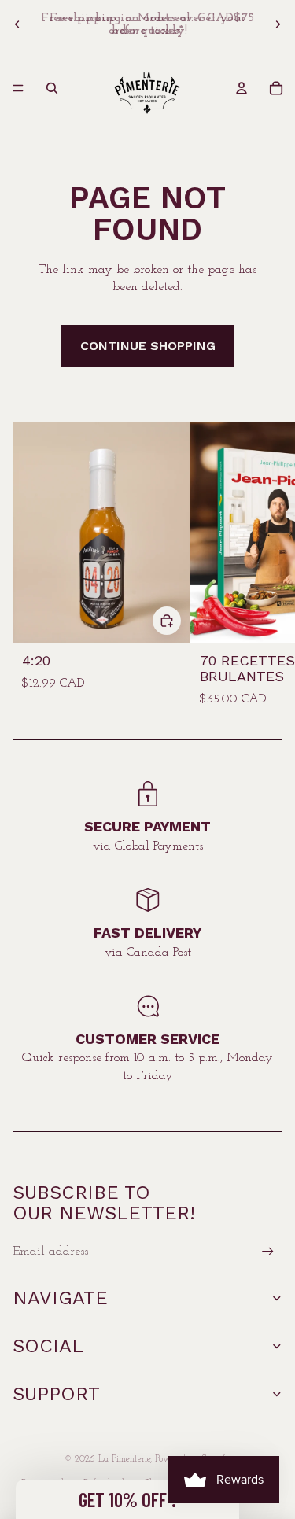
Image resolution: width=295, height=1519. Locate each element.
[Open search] (52, 88)
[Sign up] (267, 1251)
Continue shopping (148, 345)
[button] (127, 1499)
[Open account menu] (241, 88)
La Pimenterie (124, 1459)
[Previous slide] (17, 24)
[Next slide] (277, 24)
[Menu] (18, 88)
